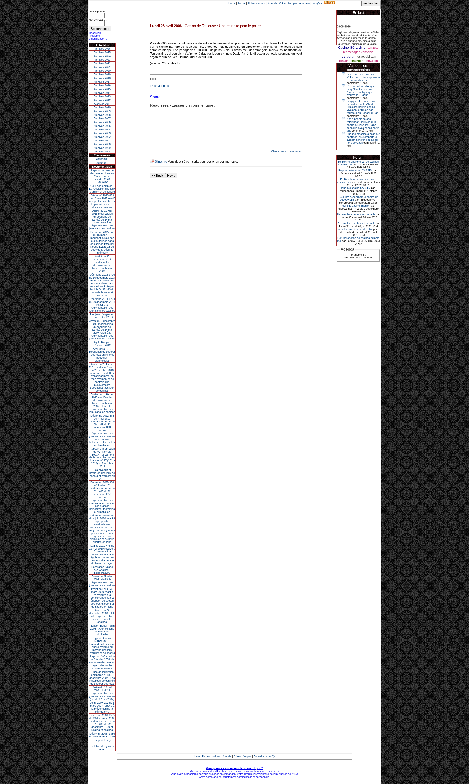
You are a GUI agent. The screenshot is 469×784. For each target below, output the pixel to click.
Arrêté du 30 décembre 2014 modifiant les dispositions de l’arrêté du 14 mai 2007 (102, 263)
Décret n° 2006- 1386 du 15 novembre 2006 (102, 735)
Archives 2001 (102, 140)
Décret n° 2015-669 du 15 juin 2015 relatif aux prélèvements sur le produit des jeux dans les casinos (102, 201)
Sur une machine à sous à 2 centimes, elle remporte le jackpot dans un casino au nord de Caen (363, 138)
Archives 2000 (102, 144)
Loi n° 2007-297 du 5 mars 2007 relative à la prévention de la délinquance (102, 707)
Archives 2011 (102, 103)
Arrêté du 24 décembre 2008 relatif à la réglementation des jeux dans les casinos (102, 616)
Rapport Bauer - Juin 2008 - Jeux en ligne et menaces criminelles (102, 630)
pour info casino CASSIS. (355, 188)
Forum (241, 3)
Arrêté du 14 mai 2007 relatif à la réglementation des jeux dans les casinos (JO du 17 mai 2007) (102, 693)
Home (231, 3)
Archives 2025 (102, 52)
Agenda (272, 3)
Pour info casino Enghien (355, 205)
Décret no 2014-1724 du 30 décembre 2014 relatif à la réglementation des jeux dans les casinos (102, 304)
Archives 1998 (102, 151)
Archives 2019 (102, 74)
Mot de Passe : (98, 19)
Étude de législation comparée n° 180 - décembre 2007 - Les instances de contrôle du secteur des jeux (102, 677)
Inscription (95, 32)
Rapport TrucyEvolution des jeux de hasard (102, 744)
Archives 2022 (102, 63)
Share (155, 97)
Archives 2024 (102, 56)
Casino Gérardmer (352, 47)
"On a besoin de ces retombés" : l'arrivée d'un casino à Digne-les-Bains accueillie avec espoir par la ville (363, 124)
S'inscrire (161, 161)
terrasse (373, 47)
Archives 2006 (102, 122)
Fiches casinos (257, 3)
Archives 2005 (102, 125)
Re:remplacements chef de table (356, 214)
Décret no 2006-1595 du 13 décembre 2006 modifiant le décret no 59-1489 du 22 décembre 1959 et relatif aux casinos (102, 722)
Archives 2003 (102, 133)
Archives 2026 (102, 48)
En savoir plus (159, 86)
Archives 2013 (102, 96)
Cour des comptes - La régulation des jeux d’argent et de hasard (102, 188)
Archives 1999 (102, 147)
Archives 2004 (102, 129)
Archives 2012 (102, 100)
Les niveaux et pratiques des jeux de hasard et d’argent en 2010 (102, 474)
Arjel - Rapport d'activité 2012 (102, 344)
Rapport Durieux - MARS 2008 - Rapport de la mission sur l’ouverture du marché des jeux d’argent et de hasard (102, 645)
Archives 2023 (102, 59)
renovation (371, 61)
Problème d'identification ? (98, 37)
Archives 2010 (102, 107)
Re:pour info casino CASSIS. (355, 170)
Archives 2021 (102, 67)
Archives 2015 (102, 89)
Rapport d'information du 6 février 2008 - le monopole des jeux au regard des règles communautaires (102, 662)
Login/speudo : (97, 11)
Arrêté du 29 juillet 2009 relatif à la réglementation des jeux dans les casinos (102, 581)
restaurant (348, 56)
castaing (344, 61)
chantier (357, 61)
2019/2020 (102, 162)
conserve (367, 52)
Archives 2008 (102, 114)
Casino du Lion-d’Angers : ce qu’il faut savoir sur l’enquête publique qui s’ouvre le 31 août (362, 90)
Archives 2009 (102, 111)
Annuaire (304, 3)
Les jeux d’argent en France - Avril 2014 (102, 316)
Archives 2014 (102, 92)
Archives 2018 (102, 78)
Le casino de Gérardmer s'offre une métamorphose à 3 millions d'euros (363, 77)
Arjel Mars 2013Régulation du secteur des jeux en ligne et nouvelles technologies (102, 354)
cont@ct (317, 3)
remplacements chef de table (355, 229)
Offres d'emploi (288, 3)
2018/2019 (102, 159)
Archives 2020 (102, 70)
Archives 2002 (102, 136)
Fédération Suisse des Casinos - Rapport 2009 (102, 569)
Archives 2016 (102, 85)
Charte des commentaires (286, 151)
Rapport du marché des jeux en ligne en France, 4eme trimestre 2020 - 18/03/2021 (102, 176)
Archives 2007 (102, 118)
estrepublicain (366, 56)
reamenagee (351, 52)
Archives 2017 (102, 81)
